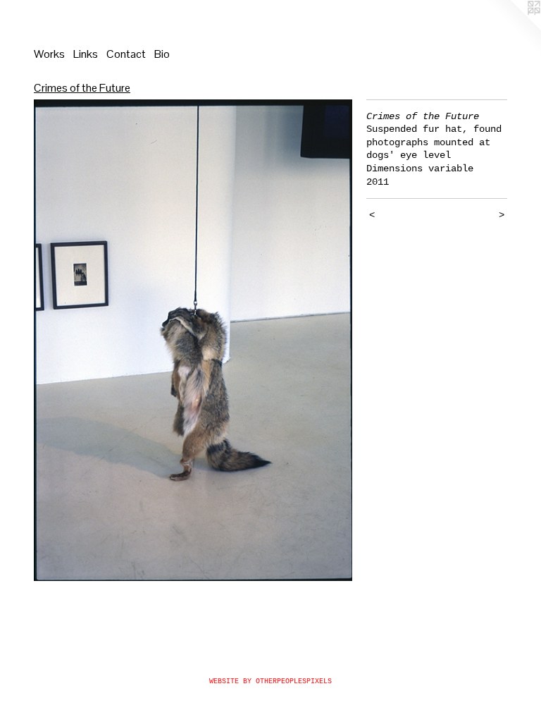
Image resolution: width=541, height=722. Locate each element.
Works (49, 54)
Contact (126, 54)
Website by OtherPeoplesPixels (270, 681)
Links (85, 54)
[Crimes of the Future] (193, 340)
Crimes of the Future (82, 87)
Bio (162, 54)
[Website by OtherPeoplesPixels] (513, 28)
